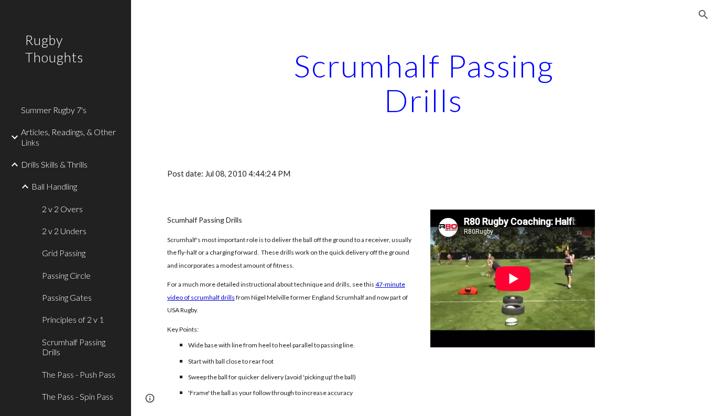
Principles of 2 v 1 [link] (73, 319)
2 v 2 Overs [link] (62, 209)
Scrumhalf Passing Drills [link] (73, 347)
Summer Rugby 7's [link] (53, 110)
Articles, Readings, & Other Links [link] (68, 137)
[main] (423, 83)
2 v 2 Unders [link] (64, 231)
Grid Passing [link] (63, 253)
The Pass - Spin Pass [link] (77, 396)
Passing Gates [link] (67, 297)
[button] (703, 14)
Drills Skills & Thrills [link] (54, 164)
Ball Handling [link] (54, 186)
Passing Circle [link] (66, 275)
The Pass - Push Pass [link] (78, 374)
